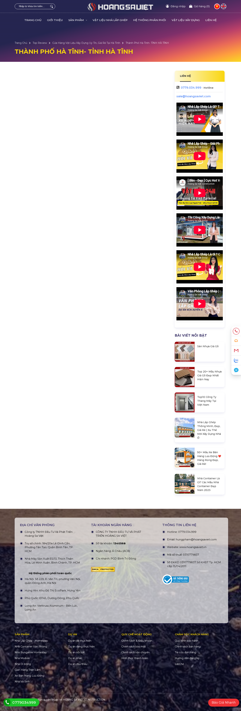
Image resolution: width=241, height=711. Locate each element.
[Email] (236, 351)
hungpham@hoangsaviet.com (196, 539)
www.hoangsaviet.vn (192, 547)
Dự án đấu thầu (77, 664)
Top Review (40, 43)
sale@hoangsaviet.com (193, 96)
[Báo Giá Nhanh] (236, 341)
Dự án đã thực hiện (79, 640)
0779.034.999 (191, 87)
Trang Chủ (32, 20)
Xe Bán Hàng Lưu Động (29, 675)
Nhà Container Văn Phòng (31, 646)
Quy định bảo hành (186, 640)
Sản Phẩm (76, 20)
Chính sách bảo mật (133, 646)
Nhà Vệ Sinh (22, 681)
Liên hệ (211, 20)
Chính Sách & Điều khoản (136, 640)
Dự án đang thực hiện (81, 646)
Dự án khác (75, 658)
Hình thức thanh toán (134, 658)
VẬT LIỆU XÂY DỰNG (186, 20)
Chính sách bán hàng (188, 646)
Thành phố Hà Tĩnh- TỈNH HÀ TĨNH (147, 43)
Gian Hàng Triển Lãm (28, 669)
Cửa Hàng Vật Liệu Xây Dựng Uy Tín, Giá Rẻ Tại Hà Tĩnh (86, 43)
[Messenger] (236, 370)
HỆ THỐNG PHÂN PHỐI (149, 20)
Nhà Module (22, 658)
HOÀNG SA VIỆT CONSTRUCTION (84, 699)
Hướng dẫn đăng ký (187, 658)
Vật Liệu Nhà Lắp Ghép (110, 20)
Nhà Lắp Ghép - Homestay (31, 640)
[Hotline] (236, 331)
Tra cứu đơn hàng (185, 652)
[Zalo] (236, 360)
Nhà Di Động (23, 664)
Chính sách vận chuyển (135, 652)
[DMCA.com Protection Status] (103, 570)
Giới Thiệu (55, 20)
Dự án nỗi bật (76, 652)
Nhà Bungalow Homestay (31, 652)
